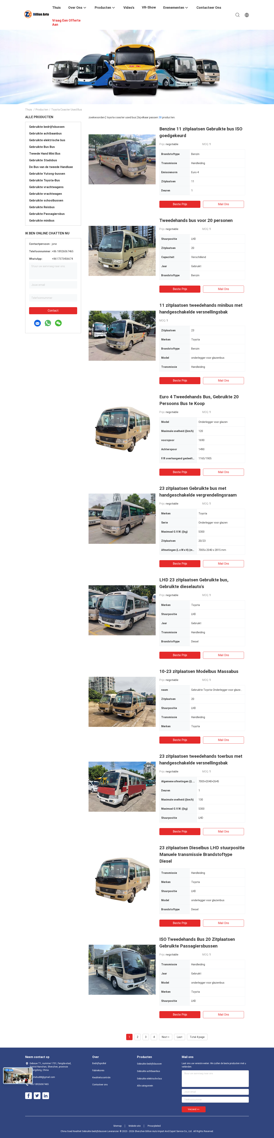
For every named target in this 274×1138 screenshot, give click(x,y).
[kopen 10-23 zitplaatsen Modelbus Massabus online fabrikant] (122, 701)
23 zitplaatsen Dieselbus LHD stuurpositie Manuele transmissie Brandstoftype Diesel (202, 854)
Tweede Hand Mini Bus (44, 153)
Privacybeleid (154, 1126)
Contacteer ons (100, 1084)
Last (179, 1036)
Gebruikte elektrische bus (47, 140)
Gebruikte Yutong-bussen (47, 173)
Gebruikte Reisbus (42, 207)
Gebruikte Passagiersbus (47, 214)
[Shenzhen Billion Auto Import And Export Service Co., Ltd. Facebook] (28, 1095)
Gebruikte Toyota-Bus (44, 180)
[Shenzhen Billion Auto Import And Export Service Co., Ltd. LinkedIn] (45, 1095)
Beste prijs (180, 204)
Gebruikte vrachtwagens (46, 187)
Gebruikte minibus (41, 220)
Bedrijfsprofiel (99, 1063)
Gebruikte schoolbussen (46, 200)
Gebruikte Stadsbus (43, 160)
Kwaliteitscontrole (101, 1077)
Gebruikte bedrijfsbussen (46, 127)
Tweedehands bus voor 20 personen (196, 220)
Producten (42, 109)
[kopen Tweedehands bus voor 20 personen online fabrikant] (122, 250)
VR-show (149, 7)
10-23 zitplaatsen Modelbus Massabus (198, 671)
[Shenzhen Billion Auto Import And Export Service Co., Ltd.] (36, 13)
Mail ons (223, 204)
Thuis (28, 109)
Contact (53, 310)
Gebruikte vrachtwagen (45, 194)
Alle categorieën (145, 1085)
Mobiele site (135, 1126)
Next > (165, 1036)
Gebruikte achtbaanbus (45, 133)
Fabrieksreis (98, 1070)
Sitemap (117, 1126)
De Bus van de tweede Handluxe (51, 167)
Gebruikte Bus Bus (42, 147)
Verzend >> (193, 1109)
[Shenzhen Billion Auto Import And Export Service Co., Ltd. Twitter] (37, 1095)
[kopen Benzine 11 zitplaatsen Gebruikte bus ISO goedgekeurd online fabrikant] (122, 159)
